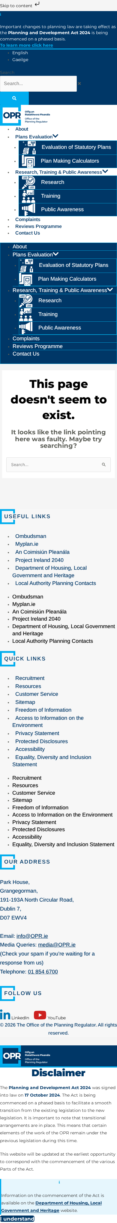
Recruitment (29, 678)
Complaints (27, 219)
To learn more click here (26, 45)
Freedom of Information (43, 710)
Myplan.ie (26, 544)
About (21, 128)
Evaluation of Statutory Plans (76, 147)
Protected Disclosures (41, 741)
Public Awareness (62, 209)
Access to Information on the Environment (48, 721)
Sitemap (25, 702)
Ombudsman (30, 536)
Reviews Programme (38, 226)
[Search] (14, 98)
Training (50, 196)
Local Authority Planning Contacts (55, 583)
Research (52, 182)
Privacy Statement (37, 733)
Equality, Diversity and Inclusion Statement (51, 761)
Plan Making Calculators (70, 161)
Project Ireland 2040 (39, 560)
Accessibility (30, 749)
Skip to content (17, 5)
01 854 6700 (43, 972)
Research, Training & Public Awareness (58, 172)
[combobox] (38, 83)
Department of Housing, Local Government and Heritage (49, 571)
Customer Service (36, 694)
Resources (28, 686)
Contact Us (27, 232)
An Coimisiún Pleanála (42, 552)
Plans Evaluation (33, 136)
